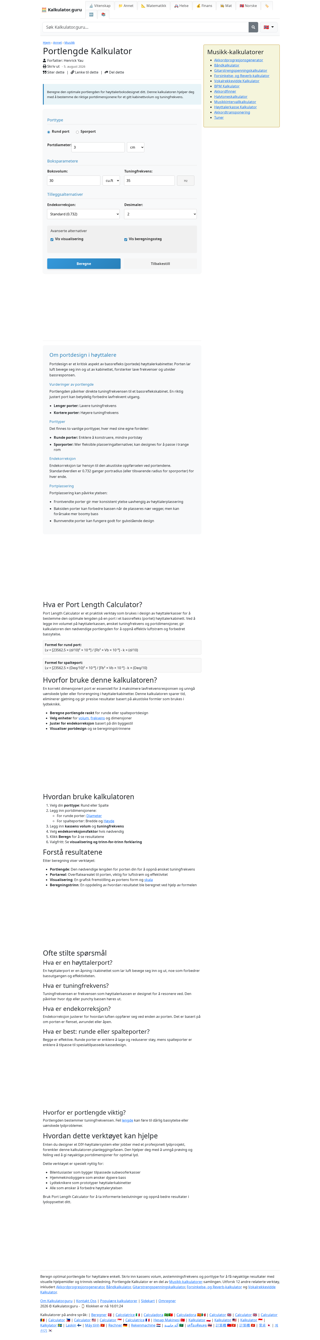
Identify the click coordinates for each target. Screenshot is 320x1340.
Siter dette (55, 72)
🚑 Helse (181, 5)
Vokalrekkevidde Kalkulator (236, 81)
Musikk (69, 42)
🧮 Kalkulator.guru (61, 10)
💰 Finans (204, 5)
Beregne (84, 263)
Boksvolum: (57, 171)
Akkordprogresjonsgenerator (238, 60)
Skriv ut (53, 66)
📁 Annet (125, 5)
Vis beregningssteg (145, 238)
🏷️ (267, 5)
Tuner (219, 117)
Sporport (88, 131)
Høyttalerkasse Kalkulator (235, 107)
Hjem (47, 42)
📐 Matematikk (153, 5)
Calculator (217, 1314)
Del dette (116, 72)
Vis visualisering (69, 238)
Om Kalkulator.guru (56, 1300)
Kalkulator (197, 1320)
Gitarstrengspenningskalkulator (240, 70)
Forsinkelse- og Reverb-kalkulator (241, 75)
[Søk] (253, 27)
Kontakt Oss (86, 1300)
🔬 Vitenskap (100, 5)
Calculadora (153, 1314)
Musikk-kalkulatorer (185, 1281)
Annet (57, 42)
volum (84, 718)
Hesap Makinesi (166, 1320)
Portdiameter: (59, 144)
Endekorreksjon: (61, 204)
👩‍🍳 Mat (226, 5)
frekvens (98, 718)
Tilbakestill (160, 263)
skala (148, 879)
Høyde (109, 821)
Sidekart (148, 1300)
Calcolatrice (125, 1314)
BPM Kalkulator (227, 86)
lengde (127, 1120)
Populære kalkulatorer (118, 1300)
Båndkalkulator (226, 65)
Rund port (60, 131)
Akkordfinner (225, 91)
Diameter (94, 815)
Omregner (167, 1300)
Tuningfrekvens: (138, 171)
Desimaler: (133, 204)
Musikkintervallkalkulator (235, 101)
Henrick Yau (73, 60)
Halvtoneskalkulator (231, 96)
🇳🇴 (248, 5)
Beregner (99, 1314)
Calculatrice (135, 1320)
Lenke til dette (86, 72)
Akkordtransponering (232, 112)
